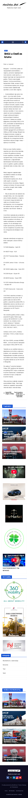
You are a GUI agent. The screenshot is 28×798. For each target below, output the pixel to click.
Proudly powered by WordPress (10, 785)
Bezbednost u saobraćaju (10, 660)
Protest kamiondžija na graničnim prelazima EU (13, 454)
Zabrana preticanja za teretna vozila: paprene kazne (14, 742)
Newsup (24, 785)
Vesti (6, 50)
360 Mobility (12, 790)
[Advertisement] (14, 26)
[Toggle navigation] (13, 42)
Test (4, 669)
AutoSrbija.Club (19, 790)
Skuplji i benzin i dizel (13, 419)
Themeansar (15, 787)
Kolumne (5, 665)
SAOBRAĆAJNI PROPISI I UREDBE (14, 794)
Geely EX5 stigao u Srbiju (9, 393)
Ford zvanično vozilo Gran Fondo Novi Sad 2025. (18, 394)
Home (6, 790)
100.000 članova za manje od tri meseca (13, 435)
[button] (22, 42)
